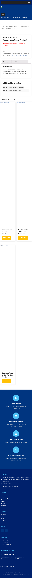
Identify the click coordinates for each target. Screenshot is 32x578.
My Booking (4, 543)
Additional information (20, 62)
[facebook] (2, 530)
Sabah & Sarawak (6, 496)
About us (3, 514)
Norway (3, 505)
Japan (3, 500)
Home (2, 26)
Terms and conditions (19, 572)
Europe (3, 503)
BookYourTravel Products (12, 26)
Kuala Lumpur (5, 498)
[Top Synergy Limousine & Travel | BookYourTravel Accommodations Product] (16, 9)
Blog (2, 518)
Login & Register (6, 544)
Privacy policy (9, 572)
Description (7, 62)
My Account (4, 541)
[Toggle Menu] (29, 2)
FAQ (2, 516)
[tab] (7, 62)
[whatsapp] (6, 530)
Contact (3, 520)
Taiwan (3, 501)
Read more (6, 237)
